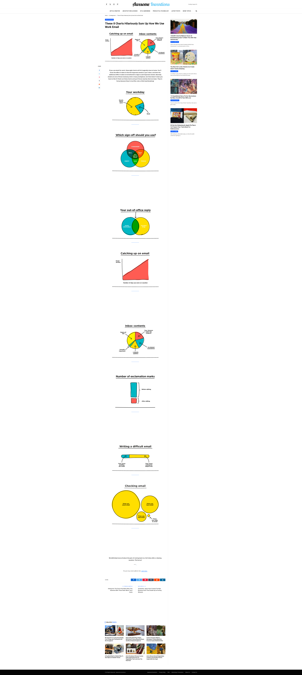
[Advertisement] (135, 189)
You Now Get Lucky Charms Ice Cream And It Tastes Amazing (182, 67)
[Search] (196, 11)
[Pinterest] (99, 77)
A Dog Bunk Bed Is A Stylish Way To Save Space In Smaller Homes (114, 656)
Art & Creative (174, 41)
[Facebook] (99, 70)
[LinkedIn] (99, 87)
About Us (187, 672)
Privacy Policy (162, 672)
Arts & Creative (115, 11)
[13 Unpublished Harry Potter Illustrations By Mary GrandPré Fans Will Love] (184, 86)
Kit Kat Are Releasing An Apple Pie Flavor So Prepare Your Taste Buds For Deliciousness (183, 127)
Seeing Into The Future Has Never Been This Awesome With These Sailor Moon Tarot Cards (120, 590)
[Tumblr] (99, 80)
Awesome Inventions (152, 672)
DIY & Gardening (145, 11)
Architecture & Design (130, 11)
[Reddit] (99, 84)
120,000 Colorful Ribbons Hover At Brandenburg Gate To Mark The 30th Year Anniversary (183, 37)
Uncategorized (112, 15)
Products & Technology (161, 11)
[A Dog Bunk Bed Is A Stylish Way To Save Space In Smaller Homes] (114, 649)
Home (106, 15)
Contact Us (194, 672)
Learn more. (144, 571)
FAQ (168, 672)
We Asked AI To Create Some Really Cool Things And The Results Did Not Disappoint (114, 639)
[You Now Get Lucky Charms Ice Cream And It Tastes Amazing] (184, 57)
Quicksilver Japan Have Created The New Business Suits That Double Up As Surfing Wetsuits (149, 590)
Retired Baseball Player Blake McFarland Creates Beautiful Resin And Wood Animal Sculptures (135, 639)
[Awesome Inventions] (151, 4)
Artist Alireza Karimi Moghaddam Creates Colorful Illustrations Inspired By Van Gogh (155, 657)
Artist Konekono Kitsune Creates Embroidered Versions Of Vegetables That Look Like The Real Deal (134, 658)
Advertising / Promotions (177, 672)
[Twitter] (99, 73)
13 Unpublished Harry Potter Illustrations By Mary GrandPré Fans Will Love (183, 97)
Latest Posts (175, 11)
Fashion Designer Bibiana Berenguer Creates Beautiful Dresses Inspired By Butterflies (155, 639)
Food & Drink (174, 71)
